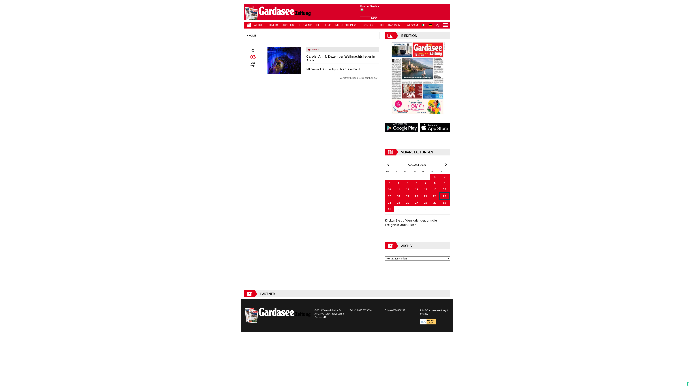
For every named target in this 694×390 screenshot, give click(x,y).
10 (389, 189)
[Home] (248, 25)
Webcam (412, 25)
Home (252, 35)
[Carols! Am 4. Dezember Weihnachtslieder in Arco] (284, 60)
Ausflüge (288, 25)
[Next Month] (446, 164)
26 (407, 202)
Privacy (424, 313)
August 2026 (417, 164)
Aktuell (259, 25)
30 (444, 203)
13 (416, 189)
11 (398, 189)
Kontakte (369, 25)
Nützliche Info (346, 25)
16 (444, 189)
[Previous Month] (388, 165)
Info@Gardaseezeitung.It (434, 310)
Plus (328, 25)
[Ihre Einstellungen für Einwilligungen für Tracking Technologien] (687, 383)
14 (425, 189)
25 (398, 202)
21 (425, 196)
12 (407, 189)
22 (434, 196)
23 (444, 196)
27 (416, 202)
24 (389, 202)
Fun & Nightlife (310, 25)
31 (389, 209)
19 (407, 196)
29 (434, 202)
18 (398, 196)
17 (389, 196)
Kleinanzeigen (390, 25)
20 (416, 196)
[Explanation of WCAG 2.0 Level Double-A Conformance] (428, 321)
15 (434, 189)
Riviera (274, 25)
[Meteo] (369, 14)
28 (425, 202)
